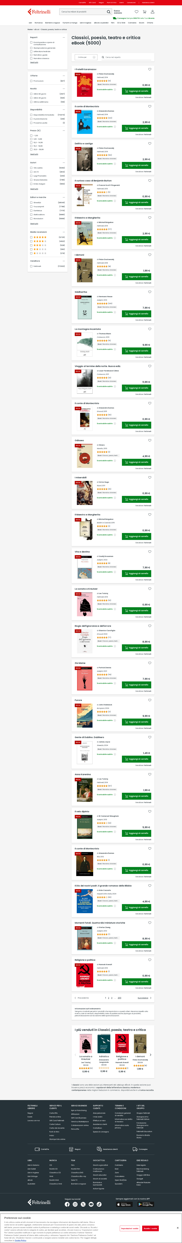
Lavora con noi (34, 1120)
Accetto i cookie (150, 1228)
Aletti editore (39, 215)
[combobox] (85, 12)
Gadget (140, 1179)
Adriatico (104, 1056)
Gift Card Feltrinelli (56, 1120)
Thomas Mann (105, 334)
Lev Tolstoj (103, 593)
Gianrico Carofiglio (107, 630)
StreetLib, (100, 745)
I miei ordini (97, 1117)
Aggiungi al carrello (138, 91)
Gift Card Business (78, 1118)
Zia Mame (80, 663)
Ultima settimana (41, 102)
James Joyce (104, 742)
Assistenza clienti (148, 3)
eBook (30, 1180)
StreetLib (37, 203)
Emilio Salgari (39, 184)
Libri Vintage (32, 1176)
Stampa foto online (57, 1139)
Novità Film (75, 1169)
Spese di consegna (101, 1132)
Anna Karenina (83, 774)
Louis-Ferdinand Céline (109, 371)
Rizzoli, (99, 485)
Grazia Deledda (40, 180)
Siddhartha (81, 292)
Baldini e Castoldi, (104, 523)
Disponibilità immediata (44, 115)
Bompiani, (101, 708)
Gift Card (92, 3)
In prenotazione (40, 119)
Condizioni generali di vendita (123, 1114)
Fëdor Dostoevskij (106, 74)
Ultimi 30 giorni (40, 98)
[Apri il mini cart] (144, 11)
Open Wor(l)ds (121, 1180)
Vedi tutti (34, 62)
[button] (108, 12)
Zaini (117, 1172)
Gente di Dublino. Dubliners (89, 737)
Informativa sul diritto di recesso (123, 1120)
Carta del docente (56, 1128)
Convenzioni (131, 3)
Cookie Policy (20, 1240)
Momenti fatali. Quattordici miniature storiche (100, 922)
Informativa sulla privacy (122, 1126)
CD (50, 1165)
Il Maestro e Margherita (87, 217)
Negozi (101, 3)
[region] (91, 1228)
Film (72, 1165)
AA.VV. (36, 172)
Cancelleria (119, 1176)
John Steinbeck (105, 705)
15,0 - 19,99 (38, 146)
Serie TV (74, 1180)
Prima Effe (75, 1129)
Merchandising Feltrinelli (143, 1170)
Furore (78, 700)
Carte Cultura (54, 1124)
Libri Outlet (32, 1169)
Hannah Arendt (105, 964)
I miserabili (80, 477)
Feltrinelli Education (144, 1131)
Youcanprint (39, 207)
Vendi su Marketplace (80, 1121)
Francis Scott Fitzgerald (109, 185)
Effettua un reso (99, 1120)
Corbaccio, (101, 337)
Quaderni (118, 1184)
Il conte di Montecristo (87, 106)
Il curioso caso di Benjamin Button (93, 180)
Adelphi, (100, 300)
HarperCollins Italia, (104, 894)
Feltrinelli (37, 266)
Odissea (79, 440)
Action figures (98, 1188)
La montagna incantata (88, 329)
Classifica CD (55, 1172)
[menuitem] (30, 22)
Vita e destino (82, 551)
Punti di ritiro (111, 3)
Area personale (99, 1113)
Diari (116, 1169)
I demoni (79, 254)
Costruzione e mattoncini (98, 1170)
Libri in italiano (33, 1165)
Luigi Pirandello (40, 176)
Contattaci (97, 1128)
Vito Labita (38, 168)
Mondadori (38, 219)
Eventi (122, 3)
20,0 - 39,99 (39, 149)
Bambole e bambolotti (97, 1183)
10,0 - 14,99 (38, 142)
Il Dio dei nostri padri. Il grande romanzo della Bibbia (103, 885)
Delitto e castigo (84, 143)
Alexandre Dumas (106, 111)
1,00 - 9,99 (38, 139)
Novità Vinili (54, 1180)
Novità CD (53, 1169)
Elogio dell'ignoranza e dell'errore (93, 626)
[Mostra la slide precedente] (75, 1054)
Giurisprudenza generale (44, 48)
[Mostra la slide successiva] (151, 1054)
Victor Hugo (104, 482)
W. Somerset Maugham (109, 816)
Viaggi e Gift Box (143, 1175)
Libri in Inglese (33, 1172)
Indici (51, 1135)
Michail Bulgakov (106, 222)
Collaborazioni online (79, 1125)
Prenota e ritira (55, 1117)
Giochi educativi (99, 1175)
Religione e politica (85, 960)
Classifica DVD (77, 1172)
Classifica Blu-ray (78, 1176)
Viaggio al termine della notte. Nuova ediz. (98, 366)
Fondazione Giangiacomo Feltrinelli (142, 1125)
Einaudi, (100, 411)
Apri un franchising (79, 1110)
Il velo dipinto (82, 811)
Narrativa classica (41, 58)
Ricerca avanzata (118, 12)
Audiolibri (31, 1184)
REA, (98, 856)
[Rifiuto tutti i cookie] (178, 1228)
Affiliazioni (75, 1114)
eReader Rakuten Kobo (143, 1183)
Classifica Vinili (55, 1184)
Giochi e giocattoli (100, 1165)
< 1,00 (36, 136)
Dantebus (38, 211)
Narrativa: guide (40, 55)
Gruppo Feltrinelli (143, 1113)
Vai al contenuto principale (38, 3)
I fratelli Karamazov (85, 69)
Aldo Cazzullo (105, 890)
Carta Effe (53, 1113)
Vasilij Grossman (106, 556)
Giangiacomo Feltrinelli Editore (143, 1118)
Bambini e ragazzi (78, 1184)
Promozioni (38, 81)
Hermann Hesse (105, 296)
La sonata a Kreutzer (86, 588)
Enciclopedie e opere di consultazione (44, 43)
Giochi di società (100, 1179)
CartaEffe (82, 3)
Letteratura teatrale (42, 51)
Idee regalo (141, 1165)
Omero (102, 445)
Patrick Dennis (105, 667)
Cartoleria (119, 1165)
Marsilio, (100, 448)
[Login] (152, 11)
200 (119, 998)
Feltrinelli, (100, 77)
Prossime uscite (40, 123)
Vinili (51, 1176)
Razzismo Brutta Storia (143, 1136)
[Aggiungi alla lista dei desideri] (149, 69)
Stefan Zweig (104, 927)
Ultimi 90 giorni (40, 94)
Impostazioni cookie (129, 1228)
